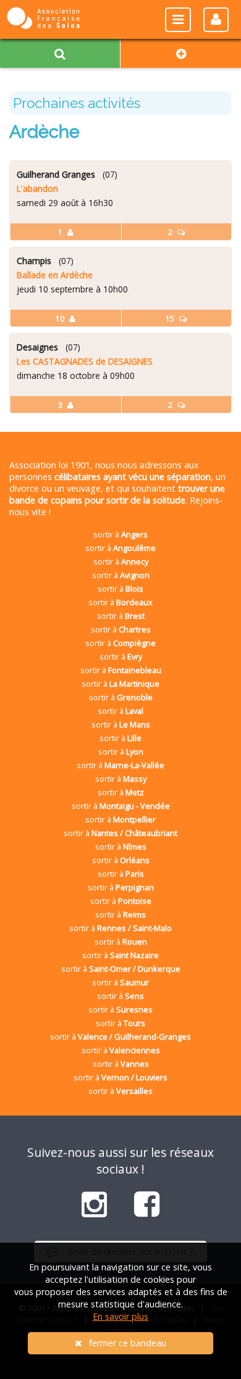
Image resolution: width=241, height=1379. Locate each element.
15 (171, 318)
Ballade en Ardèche (55, 275)
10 (61, 318)
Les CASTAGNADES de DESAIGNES (85, 361)
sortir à (120, 534)
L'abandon (37, 188)
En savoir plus (120, 1316)
